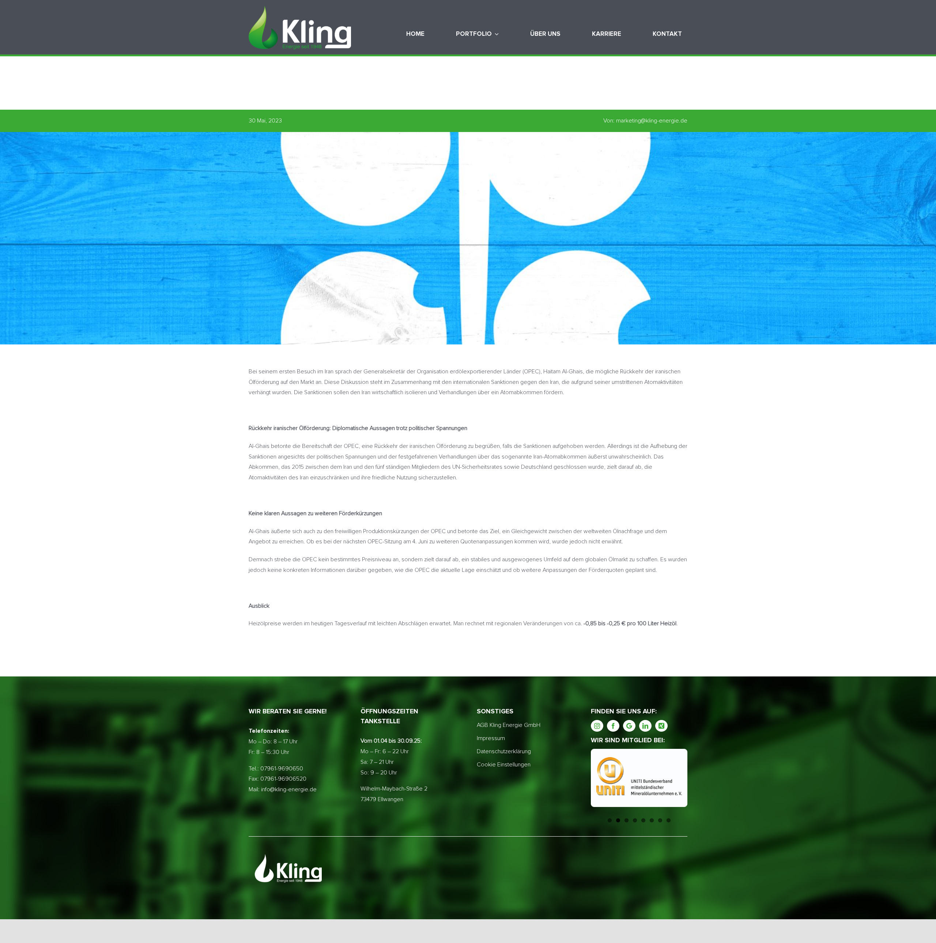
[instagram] (597, 726)
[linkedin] (645, 726)
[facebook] (613, 726)
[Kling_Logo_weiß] (300, 8)
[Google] (629, 726)
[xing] (661, 726)
